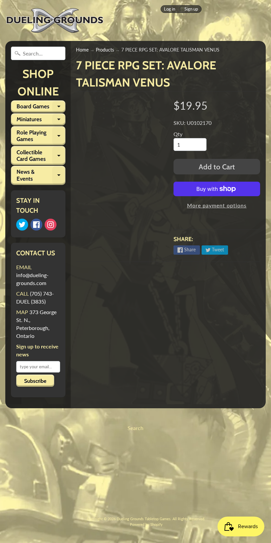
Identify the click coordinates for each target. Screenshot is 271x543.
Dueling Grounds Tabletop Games (144, 519)
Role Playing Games (41, 136)
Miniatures (41, 121)
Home (82, 50)
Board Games (41, 108)
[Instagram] (51, 225)
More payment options (217, 205)
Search (135, 428)
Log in (169, 9)
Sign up (191, 9)
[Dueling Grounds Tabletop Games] (54, 20)
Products (105, 50)
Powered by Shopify (146, 524)
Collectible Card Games (41, 156)
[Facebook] (36, 225)
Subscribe (35, 381)
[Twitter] (22, 225)
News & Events (41, 175)
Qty (178, 134)
